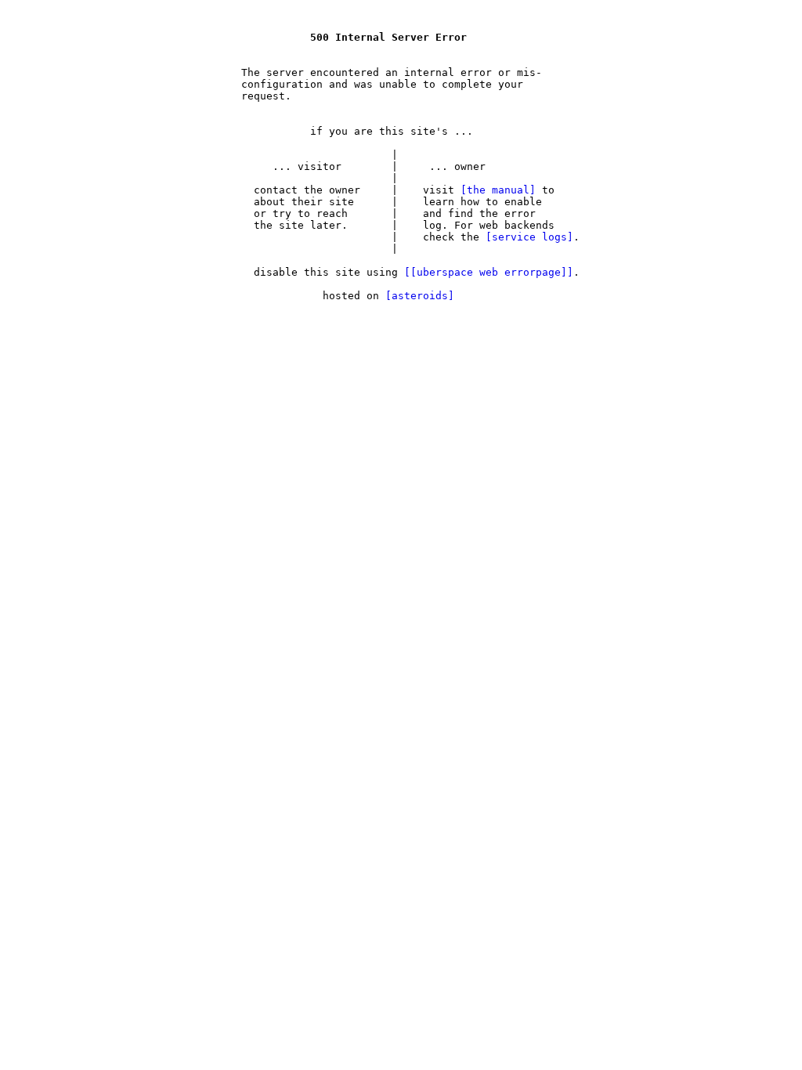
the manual (498, 190)
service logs (529, 237)
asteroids (420, 296)
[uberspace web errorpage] (488, 272)
